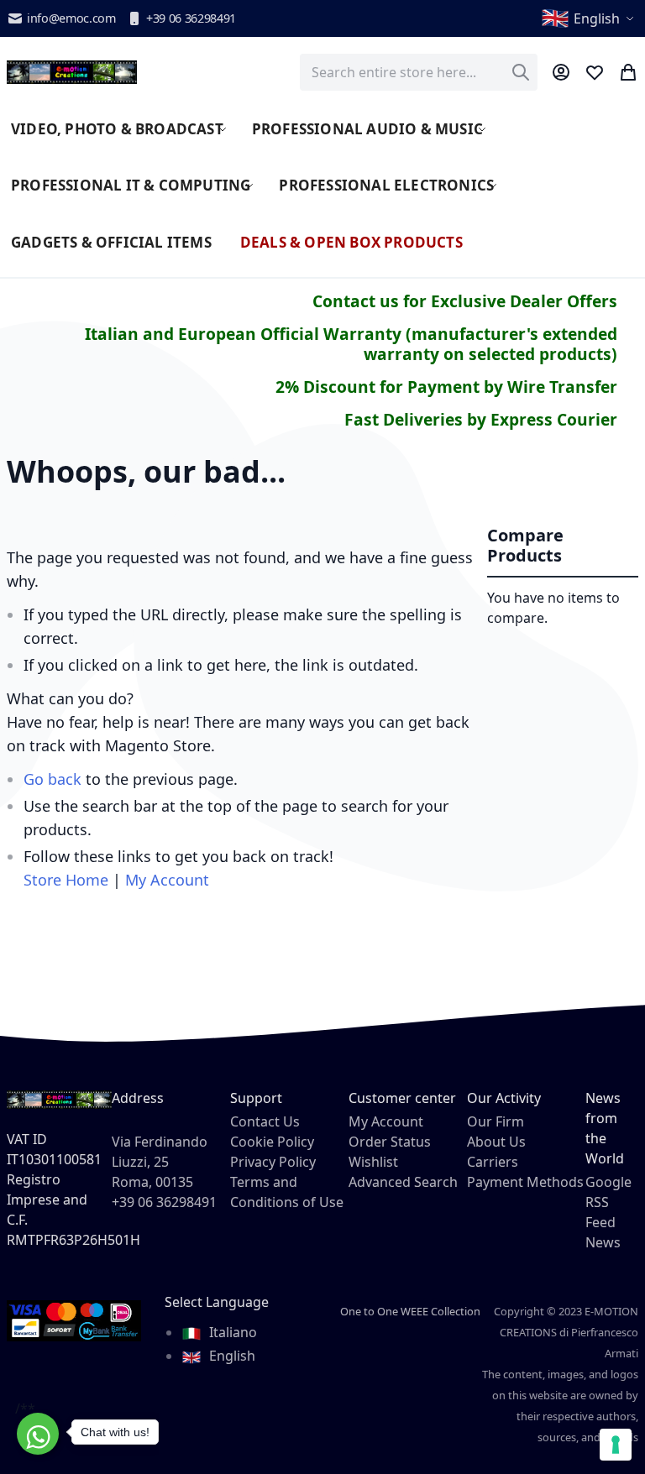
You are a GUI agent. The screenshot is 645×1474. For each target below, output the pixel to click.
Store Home (66, 880)
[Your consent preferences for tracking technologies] (616, 1445)
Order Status (390, 1141)
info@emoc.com (71, 18)
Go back (52, 779)
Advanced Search (403, 1182)
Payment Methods (525, 1182)
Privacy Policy (273, 1162)
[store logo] (72, 72)
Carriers (492, 1162)
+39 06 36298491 (191, 18)
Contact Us (265, 1121)
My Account (167, 880)
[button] (589, 18)
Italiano (231, 1332)
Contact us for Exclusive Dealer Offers (464, 301)
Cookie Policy (272, 1141)
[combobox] (419, 72)
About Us (496, 1141)
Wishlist (373, 1162)
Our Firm (495, 1121)
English (230, 1355)
